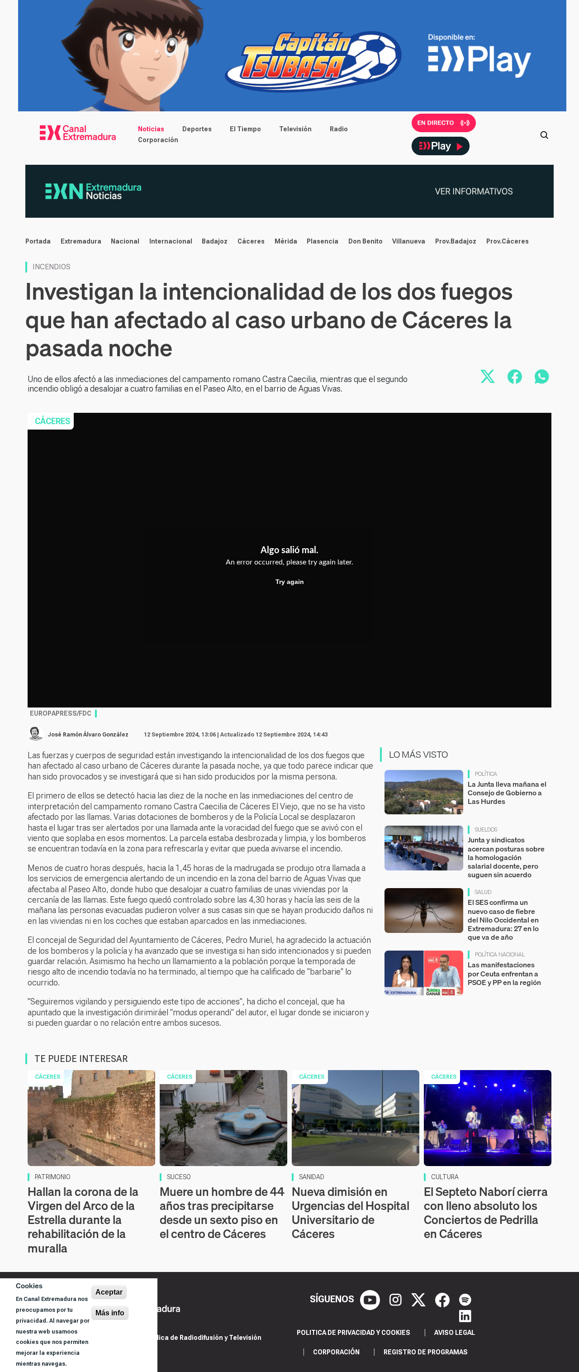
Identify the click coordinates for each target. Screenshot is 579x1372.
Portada (38, 241)
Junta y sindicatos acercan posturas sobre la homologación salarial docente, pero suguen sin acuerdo (506, 857)
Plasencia (322, 241)
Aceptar (109, 1292)
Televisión (295, 129)
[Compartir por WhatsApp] (541, 376)
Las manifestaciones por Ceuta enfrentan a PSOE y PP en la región (504, 973)
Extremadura (81, 241)
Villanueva (408, 241)
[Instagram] (396, 1299)
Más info (109, 1313)
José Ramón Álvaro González (87, 734)
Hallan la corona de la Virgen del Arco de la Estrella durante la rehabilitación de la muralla (83, 1219)
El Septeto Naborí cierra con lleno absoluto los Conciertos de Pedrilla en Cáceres (486, 1212)
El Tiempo (245, 129)
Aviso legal (454, 1332)
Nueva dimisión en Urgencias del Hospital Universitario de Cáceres (350, 1212)
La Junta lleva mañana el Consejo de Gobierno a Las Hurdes (507, 792)
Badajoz (215, 241)
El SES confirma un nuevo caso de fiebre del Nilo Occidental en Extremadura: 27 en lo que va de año (503, 919)
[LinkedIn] (465, 1315)
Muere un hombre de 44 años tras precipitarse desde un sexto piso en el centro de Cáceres (222, 1212)
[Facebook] (443, 1299)
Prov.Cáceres (507, 241)
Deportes (197, 129)
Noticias (151, 129)
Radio (339, 129)
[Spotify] (465, 1299)
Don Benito (365, 241)
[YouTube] (371, 1299)
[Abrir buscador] (544, 134)
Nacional (125, 241)
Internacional (170, 241)
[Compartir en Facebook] (514, 376)
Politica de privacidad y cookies (353, 1332)
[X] (419, 1299)
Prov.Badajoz (455, 241)
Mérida (286, 241)
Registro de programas (426, 1352)
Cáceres (251, 241)
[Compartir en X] (487, 376)
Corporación (158, 139)
